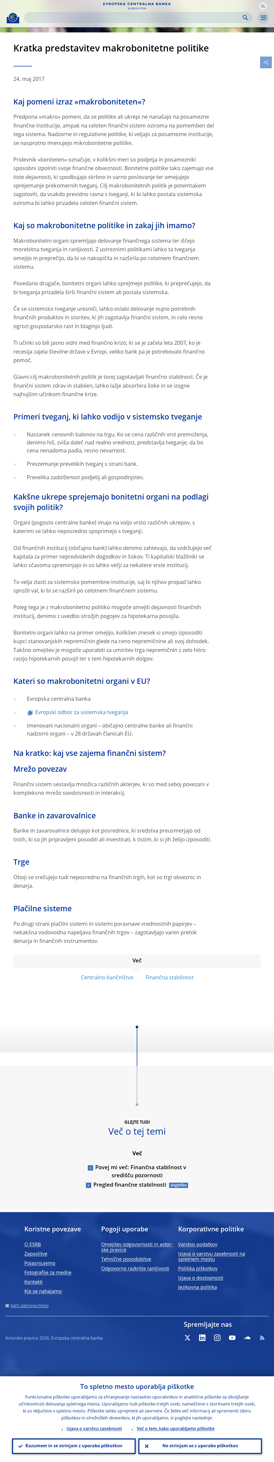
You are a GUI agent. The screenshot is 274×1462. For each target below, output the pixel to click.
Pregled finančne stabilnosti (129, 1185)
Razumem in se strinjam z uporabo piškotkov (73, 1446)
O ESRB (32, 1244)
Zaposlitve (35, 1254)
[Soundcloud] (247, 1337)
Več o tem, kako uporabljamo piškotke (176, 1429)
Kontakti (33, 1282)
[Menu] (263, 18)
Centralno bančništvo (107, 978)
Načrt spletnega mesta (29, 1306)
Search (245, 17)
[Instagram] (217, 1337)
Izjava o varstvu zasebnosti (94, 1429)
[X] (187, 1337)
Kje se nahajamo (43, 1291)
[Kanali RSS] (262, 1337)
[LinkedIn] (202, 1337)
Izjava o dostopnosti (200, 1278)
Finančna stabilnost (169, 978)
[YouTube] (232, 1337)
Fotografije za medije (47, 1272)
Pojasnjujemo (39, 1263)
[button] (263, 6)
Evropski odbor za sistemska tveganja (81, 712)
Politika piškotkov (198, 1268)
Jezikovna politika (197, 1287)
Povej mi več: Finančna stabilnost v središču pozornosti (140, 1172)
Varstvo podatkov (197, 1244)
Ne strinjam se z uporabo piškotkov (200, 1446)
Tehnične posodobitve (126, 1259)
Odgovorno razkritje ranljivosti (135, 1268)
